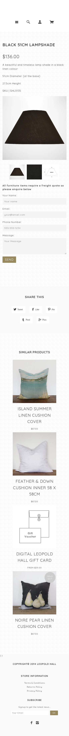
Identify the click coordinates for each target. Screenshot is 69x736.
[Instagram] (37, 722)
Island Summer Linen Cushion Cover (35, 415)
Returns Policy (34, 687)
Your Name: (10, 195)
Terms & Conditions (34, 683)
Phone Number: (12, 222)
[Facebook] (31, 722)
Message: (8, 235)
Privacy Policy (34, 691)
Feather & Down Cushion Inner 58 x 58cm (34, 487)
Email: (6, 208)
